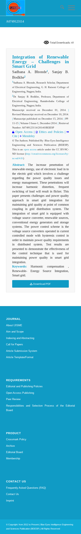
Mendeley (28, 136)
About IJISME (14, 325)
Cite (14, 136)
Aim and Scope (15, 331)
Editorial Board (14, 452)
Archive (10, 445)
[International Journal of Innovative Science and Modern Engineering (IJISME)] (33, 8)
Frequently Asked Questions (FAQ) (26, 487)
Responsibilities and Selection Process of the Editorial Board (40, 408)
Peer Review (13, 399)
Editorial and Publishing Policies (24, 386)
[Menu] (69, 8)
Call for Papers (14, 344)
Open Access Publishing (20, 392)
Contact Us (12, 494)
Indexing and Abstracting (20, 338)
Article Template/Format (19, 357)
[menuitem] (60, 8)
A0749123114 (15, 21)
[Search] (60, 8)
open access (30, 149)
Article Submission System (21, 350)
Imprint (10, 500)
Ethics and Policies (50, 132)
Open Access (23, 132)
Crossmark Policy (16, 439)
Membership (13, 458)
